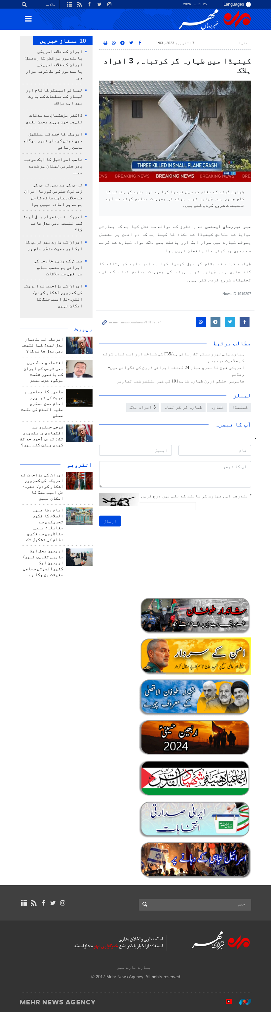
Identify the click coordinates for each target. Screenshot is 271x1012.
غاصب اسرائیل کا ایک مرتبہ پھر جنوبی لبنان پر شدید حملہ (53, 166)
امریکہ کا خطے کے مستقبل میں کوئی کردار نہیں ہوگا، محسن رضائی (53, 141)
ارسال (110, 521)
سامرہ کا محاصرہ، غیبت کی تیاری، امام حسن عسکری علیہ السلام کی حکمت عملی (42, 403)
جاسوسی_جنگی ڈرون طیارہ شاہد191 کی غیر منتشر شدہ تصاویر (180, 381)
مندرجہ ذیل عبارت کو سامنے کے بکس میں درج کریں (196, 495)
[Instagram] (62, 903)
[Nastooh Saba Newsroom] (242, 1002)
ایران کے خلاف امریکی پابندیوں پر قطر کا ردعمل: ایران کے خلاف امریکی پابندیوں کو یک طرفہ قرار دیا (53, 64)
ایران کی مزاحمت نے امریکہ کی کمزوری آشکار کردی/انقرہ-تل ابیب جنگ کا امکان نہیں (42, 487)
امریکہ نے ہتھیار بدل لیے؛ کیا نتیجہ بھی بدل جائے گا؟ (53, 223)
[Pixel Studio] (225, 1002)
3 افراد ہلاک (143, 407)
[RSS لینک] (33, 903)
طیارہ (217, 407)
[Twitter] (53, 903)
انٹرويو (80, 464)
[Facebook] (43, 903)
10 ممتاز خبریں (63, 40)
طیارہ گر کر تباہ (183, 407)
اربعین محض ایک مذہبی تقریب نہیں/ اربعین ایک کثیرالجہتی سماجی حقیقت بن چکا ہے (43, 563)
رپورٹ (83, 329)
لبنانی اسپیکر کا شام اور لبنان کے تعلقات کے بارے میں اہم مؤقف (54, 97)
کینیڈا (240, 407)
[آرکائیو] (24, 903)
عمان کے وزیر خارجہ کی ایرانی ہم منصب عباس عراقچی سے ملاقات (58, 267)
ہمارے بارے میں (134, 967)
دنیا (243, 43)
